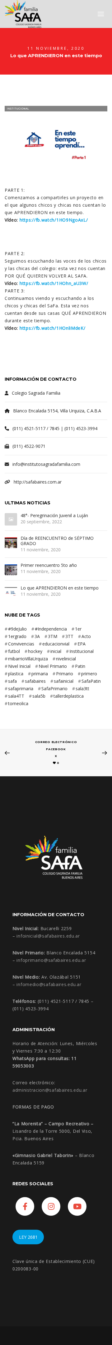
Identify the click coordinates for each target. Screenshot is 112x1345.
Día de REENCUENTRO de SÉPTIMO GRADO (57, 541)
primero (89, 674)
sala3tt (82, 688)
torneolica (18, 703)
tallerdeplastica (69, 696)
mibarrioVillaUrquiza (28, 659)
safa (12, 681)
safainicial (63, 681)
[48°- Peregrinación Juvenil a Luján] (11, 519)
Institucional (81, 651)
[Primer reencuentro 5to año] (11, 569)
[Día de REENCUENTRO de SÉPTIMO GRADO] (11, 542)
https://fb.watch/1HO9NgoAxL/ (54, 220)
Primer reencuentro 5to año (49, 565)
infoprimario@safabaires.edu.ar (51, 960)
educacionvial (55, 644)
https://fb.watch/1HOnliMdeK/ (53, 328)
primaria (39, 674)
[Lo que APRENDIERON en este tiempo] (11, 591)
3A (37, 636)
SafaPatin (91, 681)
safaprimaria (20, 688)
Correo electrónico (56, 742)
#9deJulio (17, 629)
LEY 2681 (28, 1237)
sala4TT (16, 696)
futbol (14, 651)
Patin (80, 666)
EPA (81, 644)
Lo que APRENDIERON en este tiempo (60, 588)
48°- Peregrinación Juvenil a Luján (54, 515)
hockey (35, 651)
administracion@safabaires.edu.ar (49, 1090)
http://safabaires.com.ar (38, 482)
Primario (64, 674)
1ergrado (17, 636)
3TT (69, 636)
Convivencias (21, 644)
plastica (15, 674)
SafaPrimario (54, 688)
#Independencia (51, 629)
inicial (55, 651)
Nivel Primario (53, 666)
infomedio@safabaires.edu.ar (48, 984)
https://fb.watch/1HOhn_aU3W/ (54, 283)
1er (78, 629)
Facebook (56, 749)
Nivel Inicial (19, 666)
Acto (86, 636)
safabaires (35, 681)
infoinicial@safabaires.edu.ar (48, 936)
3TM (52, 636)
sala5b (38, 696)
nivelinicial (66, 659)
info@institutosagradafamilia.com (46, 464)
